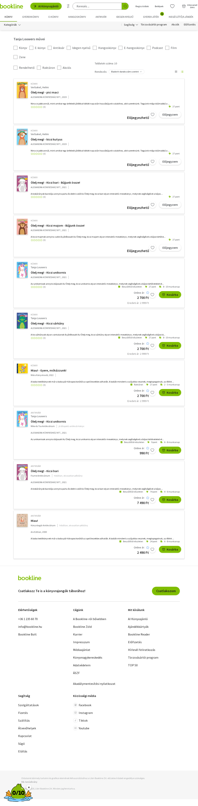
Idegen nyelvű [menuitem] (124, 16)
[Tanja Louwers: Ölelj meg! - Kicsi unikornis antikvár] (22, 419)
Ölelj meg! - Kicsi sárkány (47, 323)
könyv (34, 83)
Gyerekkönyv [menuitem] (30, 16)
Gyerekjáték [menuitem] (153, 15)
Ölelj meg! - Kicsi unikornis (48, 272)
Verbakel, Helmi (40, 87)
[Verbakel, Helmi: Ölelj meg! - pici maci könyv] (22, 90)
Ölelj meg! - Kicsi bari (45, 471)
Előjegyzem (170, 114)
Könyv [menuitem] (8, 16)
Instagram (86, 713)
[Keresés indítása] (125, 6)
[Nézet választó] (176, 71)
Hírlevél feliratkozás (141, 650)
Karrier (77, 634)
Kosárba (172, 295)
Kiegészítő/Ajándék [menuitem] (181, 16)
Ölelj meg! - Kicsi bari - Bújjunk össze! (55, 182)
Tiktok (83, 720)
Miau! (34, 521)
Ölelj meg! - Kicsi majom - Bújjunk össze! (57, 225)
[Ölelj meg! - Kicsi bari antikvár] (22, 472)
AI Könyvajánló (48, 6)
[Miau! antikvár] (22, 520)
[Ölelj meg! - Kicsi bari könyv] (22, 183)
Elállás (22, 751)
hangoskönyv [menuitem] (77, 16)
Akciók (175, 24)
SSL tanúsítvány (29, 781)
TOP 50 (133, 665)
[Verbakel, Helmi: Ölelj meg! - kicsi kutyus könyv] (22, 137)
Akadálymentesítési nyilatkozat (94, 684)
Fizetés (23, 713)
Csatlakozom (166, 591)
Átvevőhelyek (27, 728)
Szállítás (24, 720)
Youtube (84, 728)
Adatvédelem (81, 665)
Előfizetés (190, 24)
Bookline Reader (139, 634)
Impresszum (81, 642)
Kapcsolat (25, 736)
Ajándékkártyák (138, 627)
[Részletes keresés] (68, 6)
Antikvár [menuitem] (101, 16)
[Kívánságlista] (172, 6)
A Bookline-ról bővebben (89, 619)
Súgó (21, 743)
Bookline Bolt (27, 634)
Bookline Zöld (82, 627)
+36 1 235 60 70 (28, 619)
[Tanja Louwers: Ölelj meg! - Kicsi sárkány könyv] (22, 321)
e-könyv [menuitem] (53, 16)
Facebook (85, 705)
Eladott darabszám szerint (125, 71)
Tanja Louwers (39, 267)
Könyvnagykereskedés (87, 657)
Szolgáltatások (28, 705)
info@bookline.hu (30, 627)
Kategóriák (10, 24)
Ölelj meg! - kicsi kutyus (46, 139)
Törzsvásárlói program (154, 24)
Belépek (159, 6)
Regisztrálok (142, 6)
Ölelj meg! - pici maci (45, 92)
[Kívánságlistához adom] (152, 114)
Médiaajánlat (81, 650)
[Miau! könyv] (22, 368)
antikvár (36, 412)
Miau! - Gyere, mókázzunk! (48, 370)
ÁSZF (76, 673)
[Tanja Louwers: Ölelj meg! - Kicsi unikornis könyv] (22, 270)
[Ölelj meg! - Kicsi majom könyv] (22, 226)
